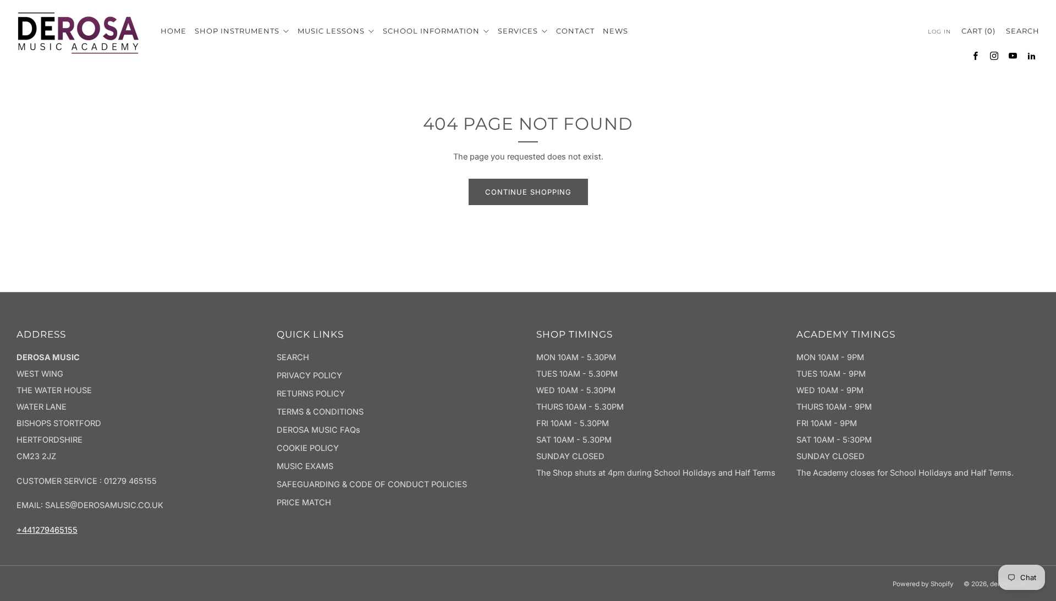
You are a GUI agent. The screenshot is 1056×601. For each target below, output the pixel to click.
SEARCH (293, 357)
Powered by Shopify (923, 584)
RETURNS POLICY (311, 394)
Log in (939, 31)
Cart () (978, 30)
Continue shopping (528, 192)
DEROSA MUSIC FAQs (318, 430)
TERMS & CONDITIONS (320, 412)
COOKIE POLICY (308, 448)
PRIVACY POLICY (309, 376)
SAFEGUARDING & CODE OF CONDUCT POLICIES (372, 484)
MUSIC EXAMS (305, 466)
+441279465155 (47, 530)
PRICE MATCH (304, 503)
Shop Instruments (238, 30)
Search (1023, 30)
